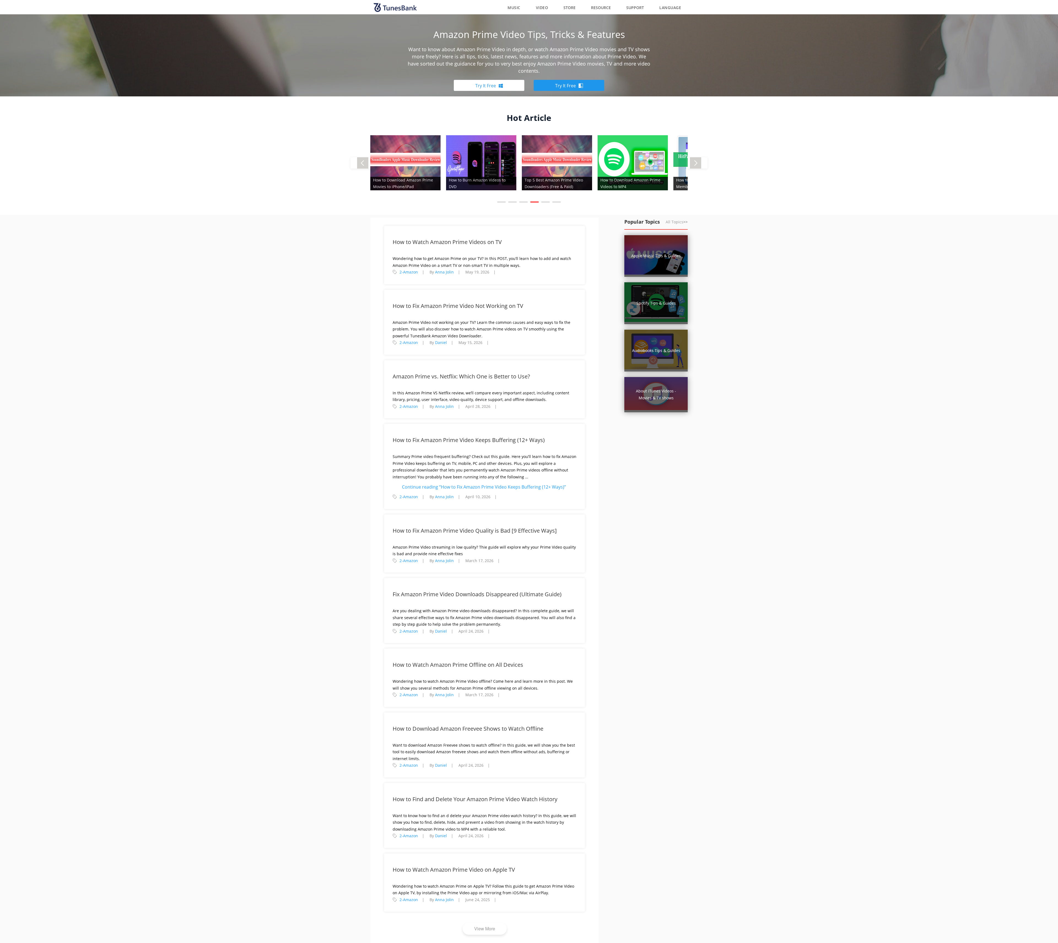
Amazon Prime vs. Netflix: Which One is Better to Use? (461, 376)
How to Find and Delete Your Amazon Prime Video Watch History (475, 799)
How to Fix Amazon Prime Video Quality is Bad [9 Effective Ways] (475, 530)
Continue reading (484, 487)
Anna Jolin (444, 272)
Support (635, 7)
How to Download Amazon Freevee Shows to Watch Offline (468, 728)
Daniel (441, 342)
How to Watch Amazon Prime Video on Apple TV (454, 869)
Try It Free (485, 86)
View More (484, 928)
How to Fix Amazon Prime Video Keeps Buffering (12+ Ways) (469, 440)
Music (514, 7)
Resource (601, 7)
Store (569, 7)
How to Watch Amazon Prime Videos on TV (447, 242)
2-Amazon (409, 272)
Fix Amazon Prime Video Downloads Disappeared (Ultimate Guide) (477, 594)
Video (542, 7)
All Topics (677, 221)
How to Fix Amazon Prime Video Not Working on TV (458, 306)
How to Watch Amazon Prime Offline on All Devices (458, 664)
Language (670, 7)
